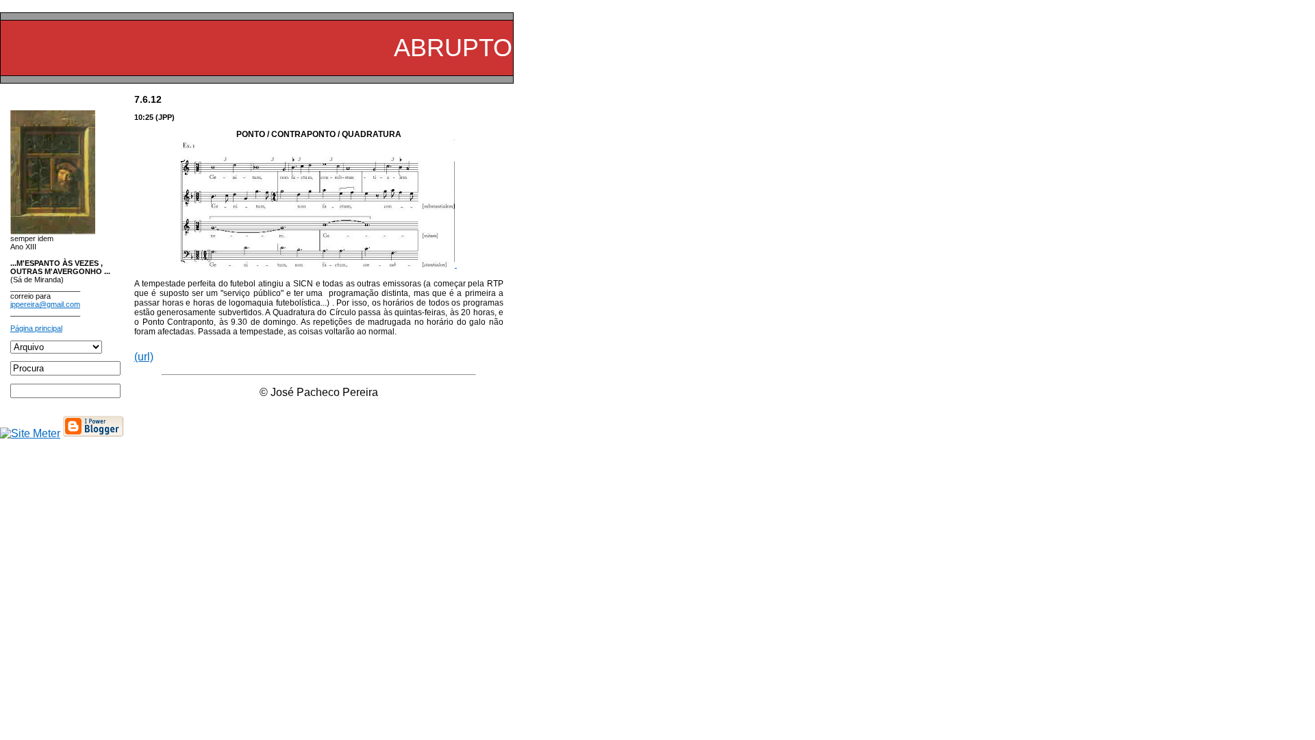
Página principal (36, 328)
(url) (143, 356)
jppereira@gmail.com (45, 304)
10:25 (143, 117)
